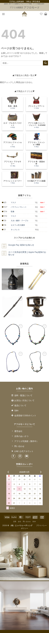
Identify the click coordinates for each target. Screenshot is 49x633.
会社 (19, 521)
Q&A (34, 521)
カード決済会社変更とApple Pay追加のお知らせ (27, 253)
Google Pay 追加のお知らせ (21, 245)
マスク (13, 202)
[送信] (45, 63)
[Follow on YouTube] (27, 456)
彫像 (12, 211)
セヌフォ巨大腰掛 (18, 225)
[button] (3, 14)
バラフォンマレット (19, 207)
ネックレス (15, 229)
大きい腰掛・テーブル (19, 220)
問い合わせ (27, 521)
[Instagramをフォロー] (20, 456)
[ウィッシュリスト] (41, 14)
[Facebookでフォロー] (13, 456)
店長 (14, 521)
